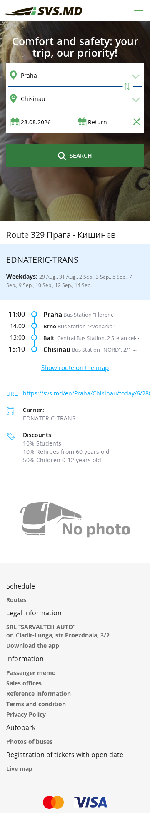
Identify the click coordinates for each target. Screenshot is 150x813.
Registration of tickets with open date (64, 754)
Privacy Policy (26, 714)
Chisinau (56, 349)
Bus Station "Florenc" (89, 314)
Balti (49, 338)
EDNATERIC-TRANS (49, 418)
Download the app (32, 645)
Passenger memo (31, 673)
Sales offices (24, 683)
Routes (16, 600)
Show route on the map (75, 367)
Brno (49, 326)
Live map (19, 769)
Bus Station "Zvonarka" (86, 326)
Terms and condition (36, 704)
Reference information (38, 693)
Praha (52, 314)
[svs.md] (41, 10)
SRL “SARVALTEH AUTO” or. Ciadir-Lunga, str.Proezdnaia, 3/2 (58, 631)
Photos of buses (29, 741)
